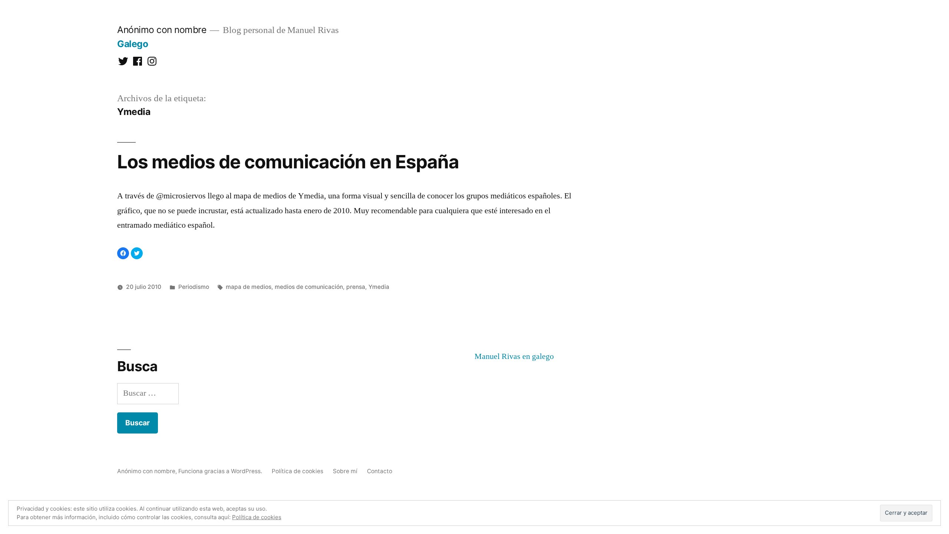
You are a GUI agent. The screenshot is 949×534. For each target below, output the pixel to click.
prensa (355, 286)
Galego (132, 43)
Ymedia (378, 286)
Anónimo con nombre (161, 29)
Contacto (379, 471)
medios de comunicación (309, 286)
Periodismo (193, 286)
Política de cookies (297, 471)
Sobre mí (345, 471)
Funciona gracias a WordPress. (221, 471)
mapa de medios (248, 286)
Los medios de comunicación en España (288, 162)
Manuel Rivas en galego (514, 356)
